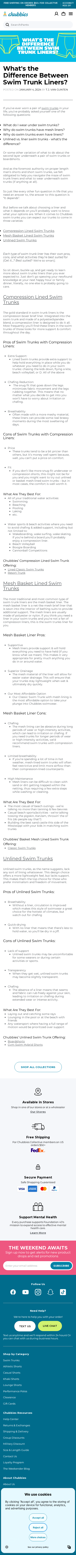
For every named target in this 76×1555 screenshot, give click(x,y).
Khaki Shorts (11, 1379)
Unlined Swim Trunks (20, 240)
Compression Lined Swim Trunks (28, 231)
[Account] (56, 13)
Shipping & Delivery (15, 1431)
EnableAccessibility (66, 4)
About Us (9, 1484)
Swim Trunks (11, 1360)
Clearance (9, 1397)
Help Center (11, 1419)
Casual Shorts (11, 1372)
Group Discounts (13, 1437)
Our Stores (38, 1111)
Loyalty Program (13, 1462)
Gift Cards (9, 1403)
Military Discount (14, 1443)
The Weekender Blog (16, 1468)
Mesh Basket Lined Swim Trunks (28, 235)
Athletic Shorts (12, 1366)
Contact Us (10, 1456)
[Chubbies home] (15, 13)
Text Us (25, 1326)
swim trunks (50, 108)
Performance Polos (15, 1391)
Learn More (38, 1232)
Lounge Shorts (12, 1385)
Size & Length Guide (16, 1450)
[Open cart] (63, 13)
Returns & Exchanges (16, 1425)
